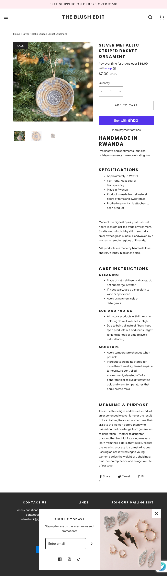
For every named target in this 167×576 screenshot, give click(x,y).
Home (16, 34)
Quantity (104, 83)
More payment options (126, 130)
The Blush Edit (83, 17)
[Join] (91, 543)
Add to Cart (126, 105)
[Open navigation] (5, 17)
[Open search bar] (150, 17)
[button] (19, 136)
